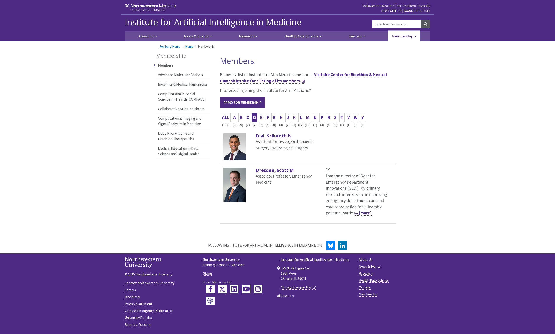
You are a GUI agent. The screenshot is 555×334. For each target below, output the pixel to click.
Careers (130, 290)
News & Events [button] (196, 36)
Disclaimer (132, 297)
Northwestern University (413, 6)
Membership (368, 294)
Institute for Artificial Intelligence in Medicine (213, 22)
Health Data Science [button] (301, 36)
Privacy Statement (138, 303)
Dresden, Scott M (275, 170)
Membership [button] (402, 36)
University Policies (138, 317)
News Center (391, 11)
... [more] (363, 212)
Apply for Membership (243, 102)
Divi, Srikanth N (274, 136)
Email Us (287, 296)
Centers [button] (355, 36)
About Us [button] (146, 36)
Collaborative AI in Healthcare (181, 108)
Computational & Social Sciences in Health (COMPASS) (182, 96)
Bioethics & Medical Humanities (182, 84)
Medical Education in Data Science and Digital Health (178, 151)
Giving (207, 273)
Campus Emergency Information (149, 310)
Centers (365, 287)
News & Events (369, 266)
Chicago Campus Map (296, 287)
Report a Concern (138, 324)
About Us (365, 259)
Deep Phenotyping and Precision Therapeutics (176, 136)
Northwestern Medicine (378, 6)
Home (189, 46)
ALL (225, 117)
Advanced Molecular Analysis (180, 74)
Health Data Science (374, 280)
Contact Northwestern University (149, 283)
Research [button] (247, 36)
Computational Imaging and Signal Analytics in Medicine (180, 121)
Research (365, 273)
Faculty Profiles (417, 11)
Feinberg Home (169, 46)
